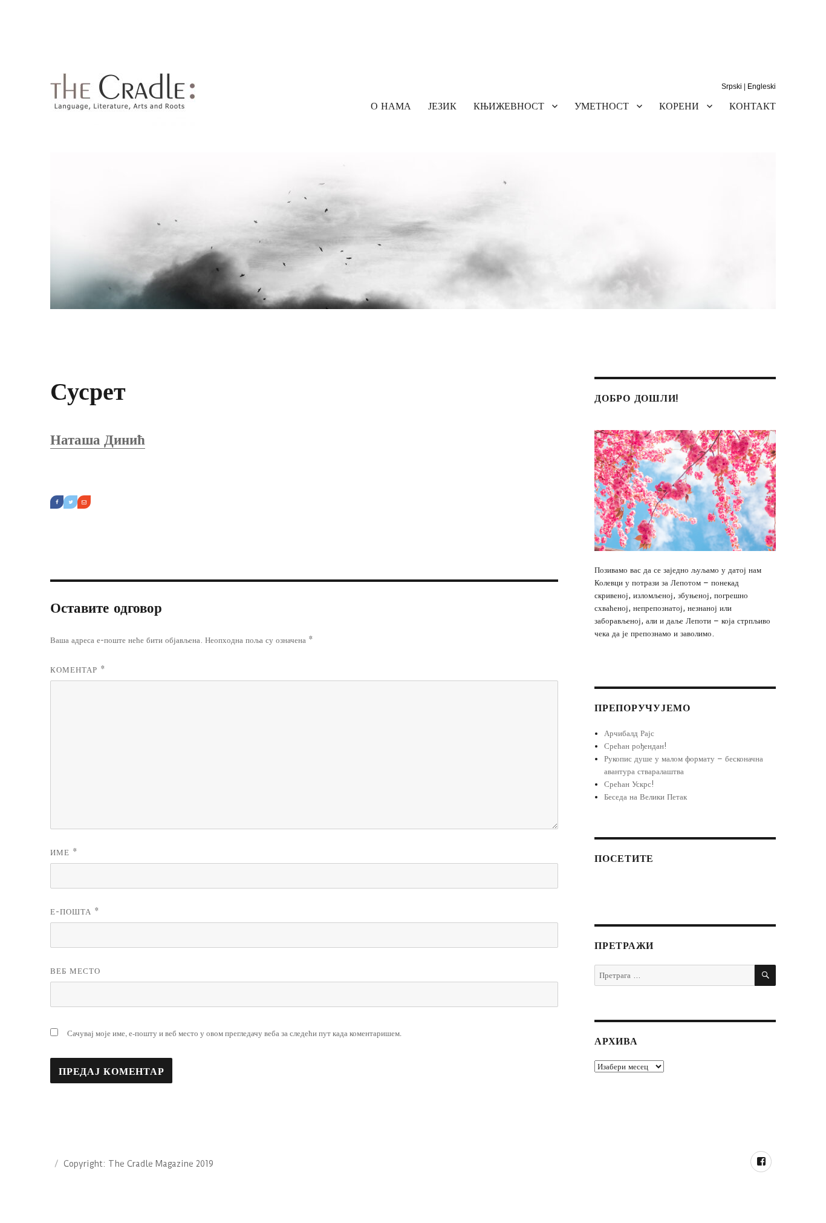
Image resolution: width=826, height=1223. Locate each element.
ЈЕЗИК (442, 106)
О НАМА (391, 106)
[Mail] (84, 502)
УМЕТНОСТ (601, 106)
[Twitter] (70, 502)
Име (64, 852)
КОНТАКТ (752, 106)
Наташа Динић (97, 440)
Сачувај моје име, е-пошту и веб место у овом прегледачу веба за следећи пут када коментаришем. (234, 1033)
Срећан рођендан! (635, 746)
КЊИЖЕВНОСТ (508, 106)
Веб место (75, 971)
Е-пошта (75, 911)
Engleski (761, 86)
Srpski (731, 86)
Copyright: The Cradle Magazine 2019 (138, 1164)
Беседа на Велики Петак (645, 796)
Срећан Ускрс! (629, 784)
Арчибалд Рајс (629, 733)
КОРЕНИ (679, 106)
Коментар (78, 669)
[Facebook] (56, 502)
